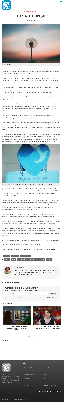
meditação (41, 259)
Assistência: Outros (25, 256)
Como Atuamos (28, 378)
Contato (46, 382)
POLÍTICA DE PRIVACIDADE (46, 298)
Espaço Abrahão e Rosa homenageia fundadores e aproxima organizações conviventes (17, 328)
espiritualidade (33, 259)
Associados (27, 371)
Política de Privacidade (50, 385)
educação (49, 259)
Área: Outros (15, 256)
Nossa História (28, 367)
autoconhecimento (22, 259)
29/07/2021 (6, 256)
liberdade (7, 259)
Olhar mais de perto (50, 371)
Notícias (46, 374)
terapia (13, 259)
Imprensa (47, 378)
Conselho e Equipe (29, 374)
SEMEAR (46, 367)
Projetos (26, 385)
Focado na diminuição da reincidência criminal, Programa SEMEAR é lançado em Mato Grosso (47, 327)
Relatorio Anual (28, 382)
